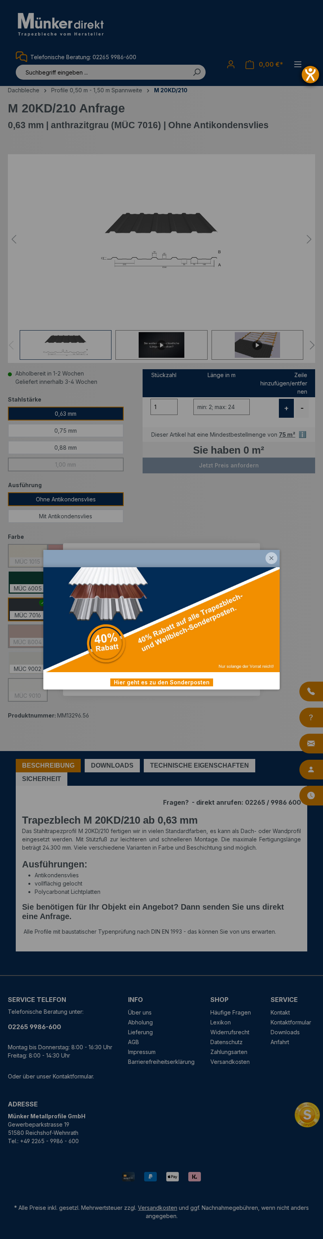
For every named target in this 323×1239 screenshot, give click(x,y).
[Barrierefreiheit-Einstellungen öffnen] (310, 74)
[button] (271, 558)
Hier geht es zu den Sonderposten (162, 682)
